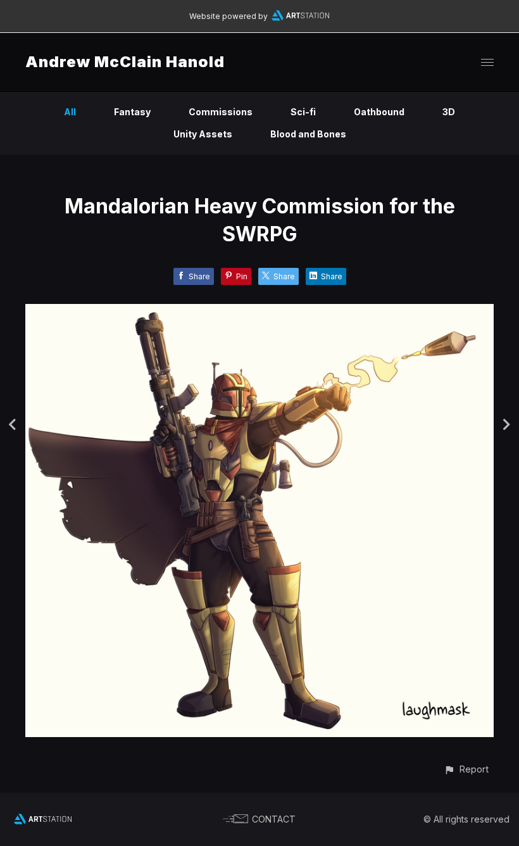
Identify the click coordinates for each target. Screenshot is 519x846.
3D (448, 111)
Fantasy (132, 111)
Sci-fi (303, 111)
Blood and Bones (308, 134)
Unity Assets (202, 134)
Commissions (221, 111)
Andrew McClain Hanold (125, 62)
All (70, 111)
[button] (466, 769)
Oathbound (379, 111)
